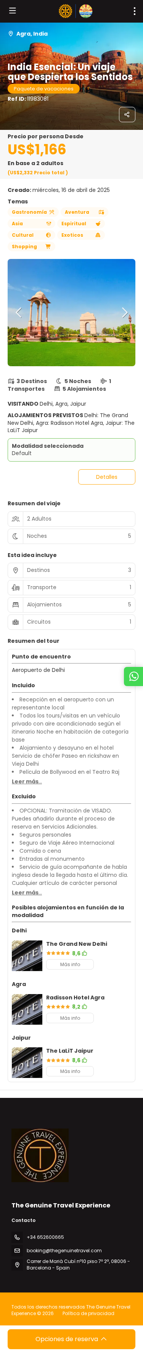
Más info (70, 964)
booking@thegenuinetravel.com (64, 1250)
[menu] (134, 11)
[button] (19, 312)
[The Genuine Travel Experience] (40, 1155)
